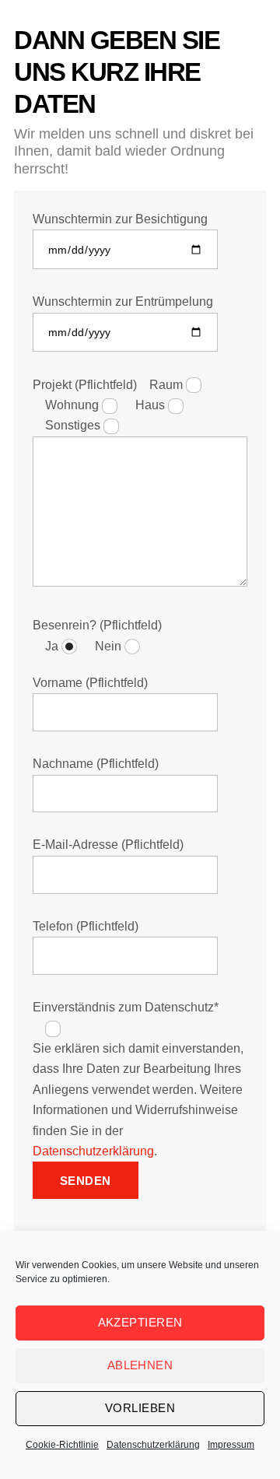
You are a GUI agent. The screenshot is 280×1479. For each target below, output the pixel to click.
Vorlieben (140, 1407)
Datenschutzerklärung (93, 1151)
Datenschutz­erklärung (153, 1444)
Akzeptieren (140, 1322)
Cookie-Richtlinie (62, 1444)
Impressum (231, 1444)
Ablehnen (140, 1365)
